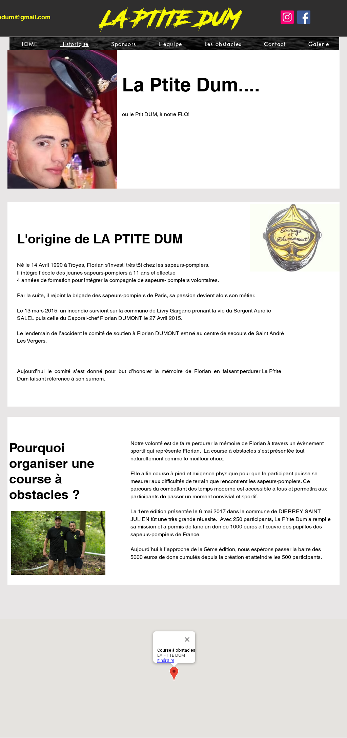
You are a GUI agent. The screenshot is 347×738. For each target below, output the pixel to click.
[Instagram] (287, 17)
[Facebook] (303, 17)
